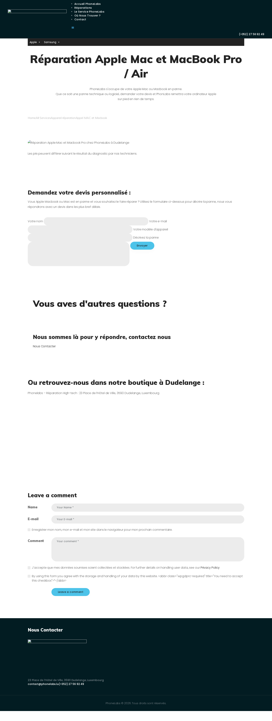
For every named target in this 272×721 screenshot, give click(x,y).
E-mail (33, 519)
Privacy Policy (210, 567)
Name (33, 507)
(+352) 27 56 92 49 (71, 684)
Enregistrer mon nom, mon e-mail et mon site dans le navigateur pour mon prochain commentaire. (102, 530)
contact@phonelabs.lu (43, 684)
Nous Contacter (44, 346)
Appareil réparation (63, 118)
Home (32, 118)
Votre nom (36, 221)
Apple (33, 42)
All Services (43, 118)
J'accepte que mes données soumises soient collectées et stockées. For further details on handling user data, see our (126, 567)
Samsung (50, 42)
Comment (36, 541)
